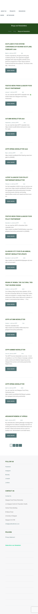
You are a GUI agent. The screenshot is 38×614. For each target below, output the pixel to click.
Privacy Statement (10, 537)
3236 (23, 289)
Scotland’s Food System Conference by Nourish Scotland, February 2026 (18, 46)
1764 (23, 323)
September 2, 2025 (9, 122)
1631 (24, 184)
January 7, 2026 (9, 92)
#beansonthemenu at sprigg (16, 416)
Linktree (7, 482)
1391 (24, 122)
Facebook (8, 466)
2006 (22, 388)
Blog (14, 31)
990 (22, 53)
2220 (21, 420)
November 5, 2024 (9, 258)
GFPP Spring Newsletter (14, 384)
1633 (24, 258)
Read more (11, 70)
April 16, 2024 (8, 388)
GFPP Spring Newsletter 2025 (16, 149)
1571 (21, 153)
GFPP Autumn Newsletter (15, 319)
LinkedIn (7, 478)
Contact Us (8, 496)
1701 (25, 223)
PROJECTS (12, 11)
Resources (22, 11)
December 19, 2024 (9, 223)
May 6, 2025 (8, 153)
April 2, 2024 (8, 420)
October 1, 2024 (9, 323)
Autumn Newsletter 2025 (15, 119)
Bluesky (7, 474)
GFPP (15, 53)
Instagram (8, 470)
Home (9, 31)
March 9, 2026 (8, 53)
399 (23, 92)
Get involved (10, 15)
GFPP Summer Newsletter (15, 350)
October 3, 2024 (9, 289)
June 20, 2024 (8, 353)
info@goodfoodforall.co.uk (12, 524)
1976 (22, 353)
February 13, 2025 (9, 184)
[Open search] (31, 20)
